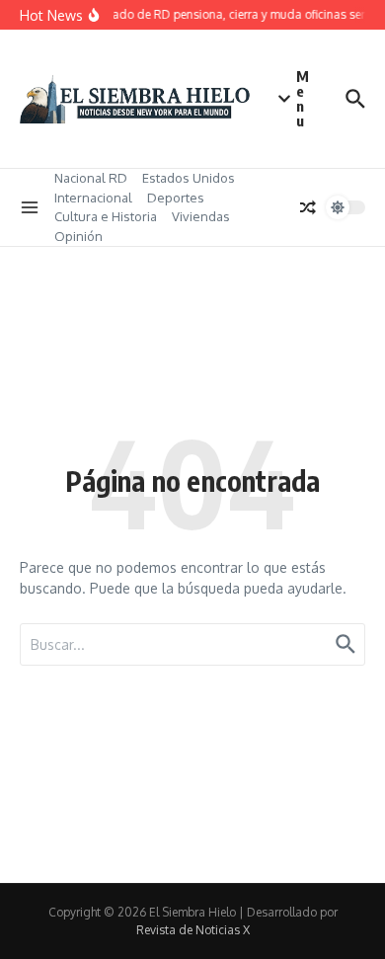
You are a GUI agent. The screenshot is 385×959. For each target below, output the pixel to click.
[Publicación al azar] (308, 207)
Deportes (175, 197)
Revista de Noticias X (193, 929)
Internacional (93, 197)
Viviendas (201, 216)
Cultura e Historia (105, 216)
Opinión (78, 236)
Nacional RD (90, 178)
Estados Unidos (188, 178)
